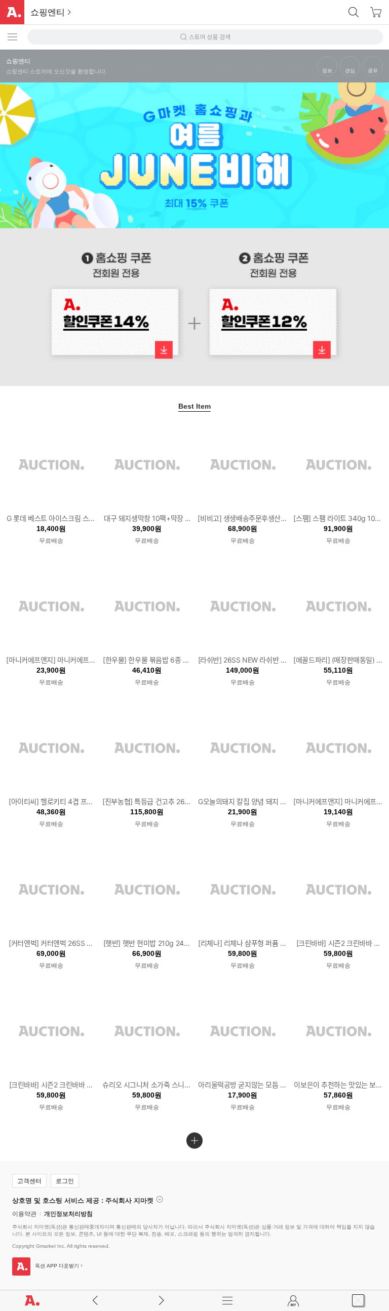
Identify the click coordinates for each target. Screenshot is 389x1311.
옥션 (12, 14)
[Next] (380, 234)
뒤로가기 (95, 1300)
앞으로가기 (161, 1300)
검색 (353, 12)
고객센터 (29, 1181)
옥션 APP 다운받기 (57, 1266)
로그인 (65, 1181)
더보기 (194, 1140)
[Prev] (9, 234)
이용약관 (24, 1213)
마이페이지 (294, 1300)
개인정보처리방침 (68, 1213)
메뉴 (227, 1300)
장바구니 (376, 12)
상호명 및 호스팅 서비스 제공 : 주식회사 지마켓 (82, 1200)
